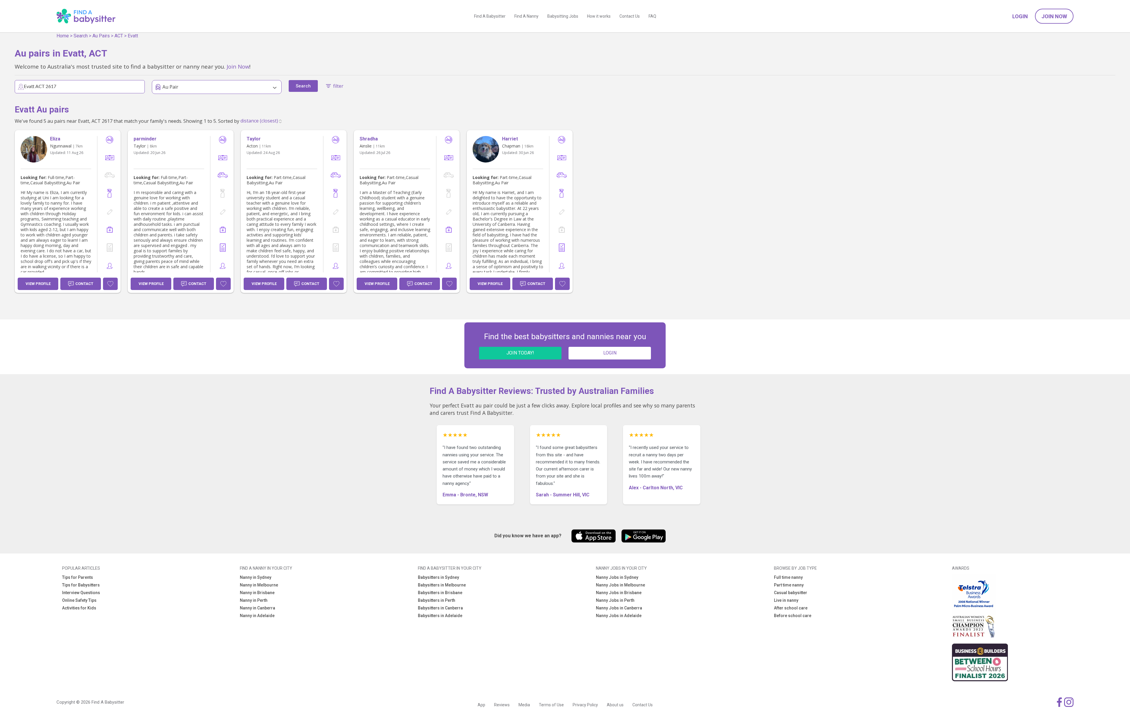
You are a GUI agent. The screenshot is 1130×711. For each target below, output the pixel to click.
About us (615, 704)
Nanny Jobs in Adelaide (619, 615)
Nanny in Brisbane (257, 592)
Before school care (792, 615)
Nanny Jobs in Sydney (617, 577)
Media (524, 704)
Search (81, 36)
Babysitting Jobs (562, 16)
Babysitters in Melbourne (442, 585)
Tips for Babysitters (81, 585)
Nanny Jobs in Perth (615, 600)
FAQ (652, 16)
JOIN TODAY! (520, 353)
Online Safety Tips (79, 600)
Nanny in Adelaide (257, 615)
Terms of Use (551, 704)
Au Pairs (101, 36)
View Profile (38, 283)
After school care (790, 608)
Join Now (1054, 16)
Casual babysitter (790, 592)
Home (62, 36)
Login (1020, 16)
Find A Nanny (526, 16)
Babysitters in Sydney (438, 577)
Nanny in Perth (253, 600)
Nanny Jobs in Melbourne (620, 585)
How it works (599, 16)
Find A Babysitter (490, 16)
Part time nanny (789, 585)
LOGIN (609, 353)
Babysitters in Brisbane (440, 592)
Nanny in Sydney (255, 577)
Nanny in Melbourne (259, 585)
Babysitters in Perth (436, 600)
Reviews (502, 704)
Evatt (133, 36)
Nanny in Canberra (257, 608)
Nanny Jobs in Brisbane (619, 592)
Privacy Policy (585, 704)
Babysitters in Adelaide (440, 615)
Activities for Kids (79, 608)
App (481, 704)
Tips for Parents (77, 577)
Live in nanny (786, 600)
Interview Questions (81, 592)
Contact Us (629, 16)
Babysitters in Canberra (440, 608)
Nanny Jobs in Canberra (619, 608)
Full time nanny (788, 577)
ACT (118, 36)
